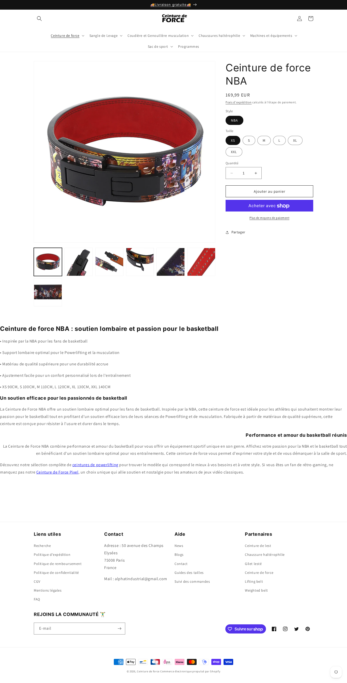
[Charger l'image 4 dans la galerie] (140, 262)
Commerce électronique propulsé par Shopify (190, 671)
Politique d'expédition (52, 554)
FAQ (37, 599)
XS (233, 140)
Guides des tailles (189, 572)
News (179, 545)
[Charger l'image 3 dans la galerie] (109, 262)
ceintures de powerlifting (95, 464)
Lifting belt (254, 581)
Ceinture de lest (258, 545)
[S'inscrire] (119, 629)
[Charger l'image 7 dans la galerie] (48, 293)
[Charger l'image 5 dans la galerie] (170, 262)
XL (295, 140)
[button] (39, 18)
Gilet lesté (253, 563)
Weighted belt (256, 590)
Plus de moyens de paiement (269, 218)
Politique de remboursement (58, 563)
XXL (234, 152)
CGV (37, 581)
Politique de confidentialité (56, 572)
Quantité (232, 163)
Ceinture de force (259, 572)
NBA (234, 120)
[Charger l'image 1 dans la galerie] (48, 262)
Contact (181, 563)
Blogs (179, 554)
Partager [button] (238, 232)
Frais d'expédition (239, 102)
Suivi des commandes (192, 581)
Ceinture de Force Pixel (57, 472)
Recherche (42, 545)
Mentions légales (48, 590)
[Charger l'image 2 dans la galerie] (79, 262)
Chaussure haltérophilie (265, 554)
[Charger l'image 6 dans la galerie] (201, 262)
